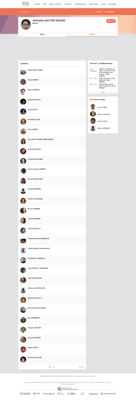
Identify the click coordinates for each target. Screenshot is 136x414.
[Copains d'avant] (71, 393)
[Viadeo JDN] (82, 393)
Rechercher (26, 12)
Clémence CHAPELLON (36, 288)
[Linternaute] (49, 394)
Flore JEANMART (34, 318)
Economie (112, 4)
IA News (37, 4)
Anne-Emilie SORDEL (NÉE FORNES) (40, 139)
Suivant (81, 367)
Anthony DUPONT (34, 149)
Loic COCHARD (102, 107)
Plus (102, 92)
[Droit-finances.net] (61, 393)
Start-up (67, 4)
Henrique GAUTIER (35, 357)
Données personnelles (65, 382)
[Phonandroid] (108, 393)
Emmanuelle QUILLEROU (37, 308)
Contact (38, 382)
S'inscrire (98, 12)
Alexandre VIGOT (34, 100)
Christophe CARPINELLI (36, 258)
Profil (42, 34)
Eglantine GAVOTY (35, 298)
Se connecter (109, 12)
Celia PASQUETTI (34, 228)
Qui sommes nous (29, 382)
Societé (56, 382)
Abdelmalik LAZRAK (35, 70)
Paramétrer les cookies (78, 382)
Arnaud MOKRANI (34, 189)
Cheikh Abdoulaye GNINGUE (38, 238)
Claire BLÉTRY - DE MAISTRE (38, 268)
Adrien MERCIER (33, 90)
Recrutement (49, 382)
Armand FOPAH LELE (35, 179)
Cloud (103, 4)
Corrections (108, 382)
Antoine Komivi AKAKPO (37, 169)
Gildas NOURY (33, 347)
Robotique (94, 4)
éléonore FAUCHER (103, 114)
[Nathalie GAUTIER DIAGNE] (25, 24)
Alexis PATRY (33, 109)
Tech (44, 4)
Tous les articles (99, 382)
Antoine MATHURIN (35, 159)
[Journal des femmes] (25, 393)
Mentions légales (90, 382)
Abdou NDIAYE (33, 80)
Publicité (43, 382)
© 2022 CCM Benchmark (68, 384)
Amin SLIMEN (33, 129)
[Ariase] (93, 394)
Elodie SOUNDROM (103, 128)
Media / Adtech (55, 4)
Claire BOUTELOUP (35, 278)
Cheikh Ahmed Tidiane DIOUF (39, 248)
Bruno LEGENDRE (34, 209)
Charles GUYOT (102, 121)
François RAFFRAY (34, 338)
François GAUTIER (34, 328)
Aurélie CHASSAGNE (35, 199)
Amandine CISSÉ (34, 119)
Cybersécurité (80, 4)
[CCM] (36, 393)
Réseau (92, 34)
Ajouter (112, 21)
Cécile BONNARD (34, 219)
